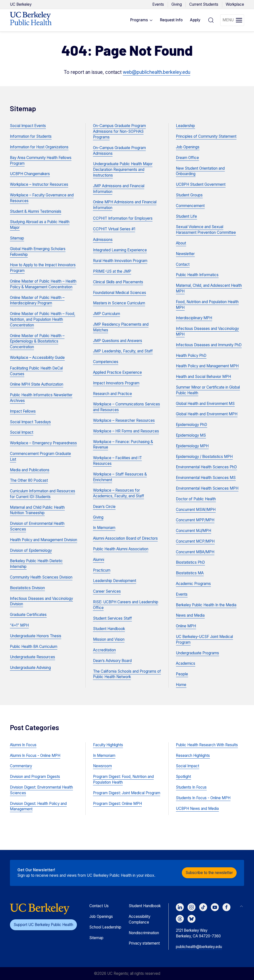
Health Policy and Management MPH (207, 366)
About (181, 243)
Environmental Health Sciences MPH (207, 488)
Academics (185, 663)
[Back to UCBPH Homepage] (31, 20)
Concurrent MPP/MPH (195, 520)
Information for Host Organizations (39, 147)
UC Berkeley (21, 4)
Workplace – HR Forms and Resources (126, 431)
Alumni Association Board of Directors (125, 538)
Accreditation (104, 650)
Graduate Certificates (28, 614)
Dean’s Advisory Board (112, 660)
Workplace (235, 4)
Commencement (190, 205)
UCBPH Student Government (200, 184)
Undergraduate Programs (197, 653)
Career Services (107, 591)
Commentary (21, 766)
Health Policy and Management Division (43, 539)
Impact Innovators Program (116, 383)
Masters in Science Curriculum (119, 303)
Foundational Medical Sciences (119, 292)
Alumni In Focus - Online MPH (35, 755)
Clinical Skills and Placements (118, 282)
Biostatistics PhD (190, 562)
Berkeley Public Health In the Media (206, 605)
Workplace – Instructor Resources (39, 184)
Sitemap (17, 238)
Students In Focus (191, 787)
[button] (142, 20)
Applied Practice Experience (117, 372)
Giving (176, 4)
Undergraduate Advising (30, 667)
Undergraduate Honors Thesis (35, 636)
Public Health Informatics (197, 274)
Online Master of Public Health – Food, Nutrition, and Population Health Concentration (42, 319)
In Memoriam (104, 527)
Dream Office (187, 157)
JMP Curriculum (106, 313)
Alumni (98, 559)
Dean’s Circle (104, 506)
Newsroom (102, 766)
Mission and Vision (109, 639)
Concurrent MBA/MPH (195, 552)
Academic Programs (193, 583)
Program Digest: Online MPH (117, 803)
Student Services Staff (112, 618)
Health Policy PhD (191, 355)
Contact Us (99, 905)
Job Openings (187, 147)
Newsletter (185, 253)
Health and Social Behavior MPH (203, 376)
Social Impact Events (28, 125)
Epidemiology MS (191, 435)
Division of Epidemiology (31, 550)
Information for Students (31, 136)
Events (158, 4)
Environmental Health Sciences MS (206, 477)
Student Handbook (109, 628)
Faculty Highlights (108, 744)
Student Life (186, 216)
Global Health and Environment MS (205, 403)
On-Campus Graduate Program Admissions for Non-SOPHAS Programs (119, 131)
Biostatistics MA (190, 573)
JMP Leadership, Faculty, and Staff (123, 351)
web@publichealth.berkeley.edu (156, 72)
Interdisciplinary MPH (194, 318)
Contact (183, 264)
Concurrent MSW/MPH (196, 509)
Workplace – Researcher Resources (124, 420)
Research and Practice (112, 393)
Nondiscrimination (144, 932)
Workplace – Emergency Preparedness (43, 443)
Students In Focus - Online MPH (203, 797)
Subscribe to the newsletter (209, 872)
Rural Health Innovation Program (120, 260)
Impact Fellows (23, 411)
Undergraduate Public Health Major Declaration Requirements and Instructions (123, 169)
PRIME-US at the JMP (112, 271)
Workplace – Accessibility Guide (37, 357)
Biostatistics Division (27, 587)
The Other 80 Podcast (29, 480)
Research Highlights (193, 755)
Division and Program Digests (35, 776)
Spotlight (183, 776)
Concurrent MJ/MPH (193, 530)
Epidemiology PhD (191, 424)
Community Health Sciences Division (41, 577)
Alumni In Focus (23, 744)
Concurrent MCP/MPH (195, 541)
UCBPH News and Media (197, 808)
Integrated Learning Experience (120, 250)
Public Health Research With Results (207, 744)
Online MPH (186, 626)
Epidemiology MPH (192, 446)
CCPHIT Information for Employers (123, 218)
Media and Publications (29, 470)
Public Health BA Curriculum (33, 646)
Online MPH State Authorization (36, 384)
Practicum (101, 570)
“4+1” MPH (19, 625)
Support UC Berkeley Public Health (43, 924)
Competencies (105, 361)
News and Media (190, 615)
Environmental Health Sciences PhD (206, 467)
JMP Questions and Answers (117, 340)
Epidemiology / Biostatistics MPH (204, 456)
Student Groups (189, 195)
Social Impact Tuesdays (30, 422)
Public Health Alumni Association (120, 549)
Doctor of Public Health (196, 499)
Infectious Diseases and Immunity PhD (209, 345)
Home (181, 684)
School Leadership (105, 927)
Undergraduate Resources (32, 657)
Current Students (203, 4)
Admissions (103, 239)
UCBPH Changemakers (30, 173)
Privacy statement (144, 943)
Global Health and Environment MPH (206, 414)
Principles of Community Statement (206, 136)
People (182, 674)
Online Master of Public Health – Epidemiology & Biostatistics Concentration (37, 341)
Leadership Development (114, 580)
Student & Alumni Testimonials (35, 211)
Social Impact (21, 432)
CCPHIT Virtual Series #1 (114, 229)
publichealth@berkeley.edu (199, 946)
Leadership (185, 125)
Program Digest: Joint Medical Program (126, 793)
